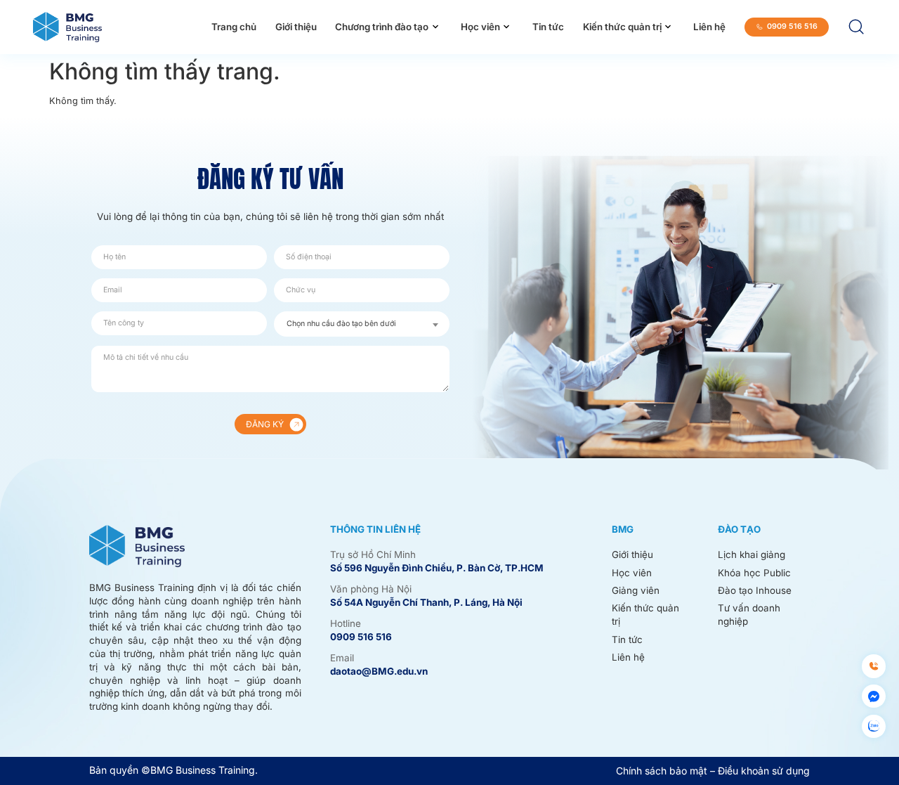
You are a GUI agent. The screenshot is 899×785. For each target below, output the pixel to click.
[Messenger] (873, 696)
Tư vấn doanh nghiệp (749, 614)
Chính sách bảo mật (661, 771)
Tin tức (548, 26)
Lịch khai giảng (751, 554)
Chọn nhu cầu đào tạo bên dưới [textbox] (341, 323)
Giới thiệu (296, 26)
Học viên (480, 26)
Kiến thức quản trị (622, 26)
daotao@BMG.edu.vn (379, 671)
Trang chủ (233, 26)
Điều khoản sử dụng (764, 771)
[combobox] (362, 324)
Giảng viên (636, 590)
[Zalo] (873, 726)
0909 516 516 (361, 636)
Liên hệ (709, 26)
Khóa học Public (754, 572)
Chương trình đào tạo (381, 26)
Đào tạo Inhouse (755, 590)
